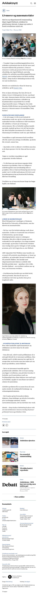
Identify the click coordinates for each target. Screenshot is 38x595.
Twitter (4, 531)
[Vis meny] (35, 3)
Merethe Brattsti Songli (25, 525)
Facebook (4, 528)
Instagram (4, 529)
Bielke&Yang (9, 581)
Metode (4, 76)
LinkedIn (4, 526)
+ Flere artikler (19, 497)
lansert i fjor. (18, 88)
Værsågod (27, 581)
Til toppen (4, 591)
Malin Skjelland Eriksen (8, 546)
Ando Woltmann (24, 510)
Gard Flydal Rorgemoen (8, 549)
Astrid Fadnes (5, 547)
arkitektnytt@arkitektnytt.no (9, 520)
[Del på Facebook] (6, 425)
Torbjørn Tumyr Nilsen (25, 517)
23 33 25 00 (5, 517)
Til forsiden (5, 419)
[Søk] (31, 3)
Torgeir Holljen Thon (25, 519)
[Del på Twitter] (3, 425)
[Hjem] (10, 3)
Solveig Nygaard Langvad (26, 516)
